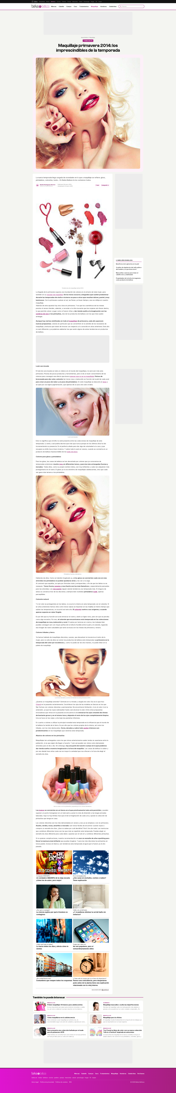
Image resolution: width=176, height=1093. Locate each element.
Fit (96, 1)
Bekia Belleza (84, 37)
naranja (57, 586)
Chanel (38, 704)
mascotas (68, 1077)
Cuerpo (68, 6)
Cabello (61, 6)
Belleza (53, 1)
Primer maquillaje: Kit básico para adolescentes (65, 1005)
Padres (64, 1)
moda (40, 1077)
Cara (75, 6)
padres (56, 1077)
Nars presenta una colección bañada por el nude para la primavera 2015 (65, 1031)
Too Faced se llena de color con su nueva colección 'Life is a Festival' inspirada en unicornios (122, 1031)
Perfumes (140, 1073)
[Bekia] (34, 2)
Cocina (59, 1)
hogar (87, 1077)
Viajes (100, 1)
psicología (80, 1077)
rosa (61, 464)
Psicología (86, 1)
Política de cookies (61, 1082)
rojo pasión (57, 589)
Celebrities (113, 6)
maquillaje (73, 321)
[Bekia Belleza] (40, 6)
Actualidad (42, 1)
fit (90, 1077)
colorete (78, 609)
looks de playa (72, 452)
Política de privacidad (47, 1082)
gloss (105, 382)
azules (86, 728)
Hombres (103, 6)
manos (41, 810)
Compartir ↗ (105, 185)
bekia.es (34, 1077)
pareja (62, 1077)
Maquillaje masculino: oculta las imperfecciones (121, 1005)
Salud (80, 1)
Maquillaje (94, 6)
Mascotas (75, 1)
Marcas (53, 6)
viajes (94, 1077)
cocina (51, 1077)
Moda (47, 1)
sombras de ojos (42, 314)
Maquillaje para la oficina (112, 1017)
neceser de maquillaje (55, 295)
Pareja (69, 1)
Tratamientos (84, 6)
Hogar (92, 1)
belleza (45, 1077)
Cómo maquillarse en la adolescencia (61, 1017)
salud (74, 1077)
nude (95, 592)
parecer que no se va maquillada (82, 376)
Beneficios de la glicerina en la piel (127, 264)
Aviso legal (35, 1082)
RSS (70, 1082)
